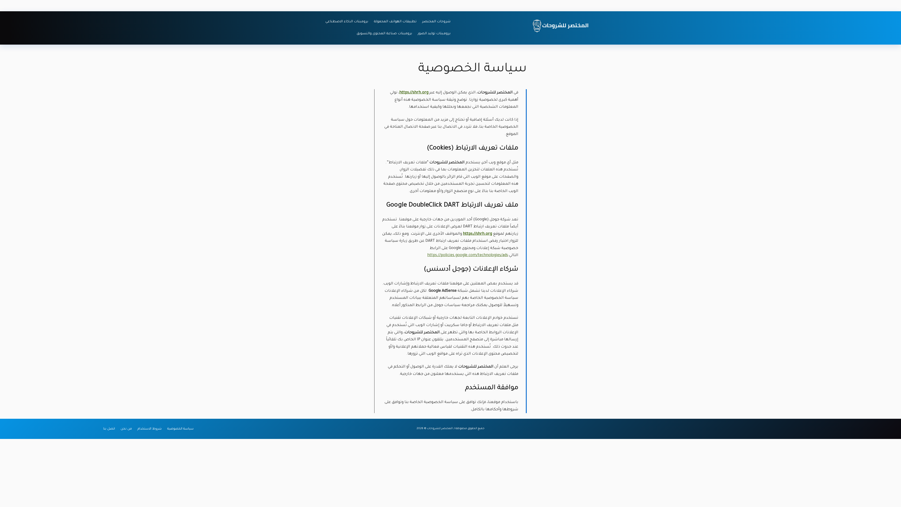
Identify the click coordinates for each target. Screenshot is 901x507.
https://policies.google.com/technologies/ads (467, 255)
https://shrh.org (413, 93)
